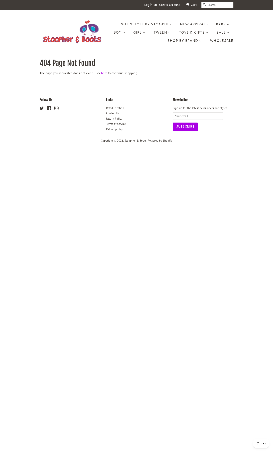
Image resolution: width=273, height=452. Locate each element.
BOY (118, 32)
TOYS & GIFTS (192, 32)
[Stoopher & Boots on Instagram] (56, 109)
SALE (221, 32)
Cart (194, 5)
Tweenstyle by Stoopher (145, 24)
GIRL (138, 32)
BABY (221, 24)
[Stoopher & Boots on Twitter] (42, 109)
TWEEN (161, 32)
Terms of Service (116, 124)
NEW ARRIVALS (194, 24)
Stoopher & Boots (135, 140)
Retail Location (115, 108)
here (104, 73)
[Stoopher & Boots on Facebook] (49, 109)
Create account (169, 5)
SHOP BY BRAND (183, 41)
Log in (148, 5)
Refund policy (114, 129)
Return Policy (114, 118)
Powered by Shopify (160, 140)
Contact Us (112, 113)
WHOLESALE (221, 41)
